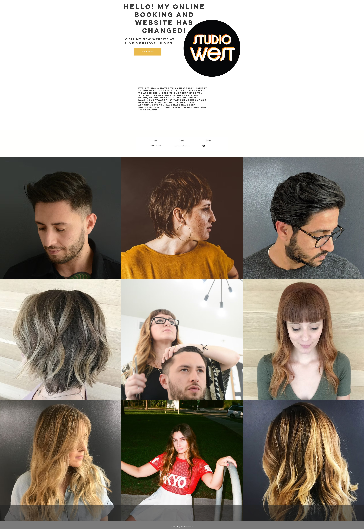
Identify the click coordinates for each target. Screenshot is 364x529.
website (151, 102)
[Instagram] (203, 146)
